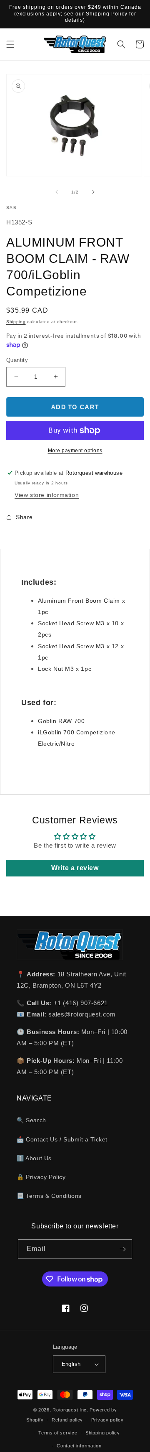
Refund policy (67, 1419)
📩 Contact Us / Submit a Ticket (62, 1139)
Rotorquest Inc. (70, 1409)
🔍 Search (31, 1120)
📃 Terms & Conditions (49, 1195)
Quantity (17, 360)
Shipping (16, 321)
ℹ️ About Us (34, 1158)
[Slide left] (57, 192)
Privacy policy (107, 1419)
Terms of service (57, 1432)
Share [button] (24, 517)
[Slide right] (93, 192)
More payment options (75, 450)
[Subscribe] (122, 1249)
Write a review (74, 867)
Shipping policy (102, 1432)
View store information (47, 495)
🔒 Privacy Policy (41, 1177)
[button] (10, 44)
